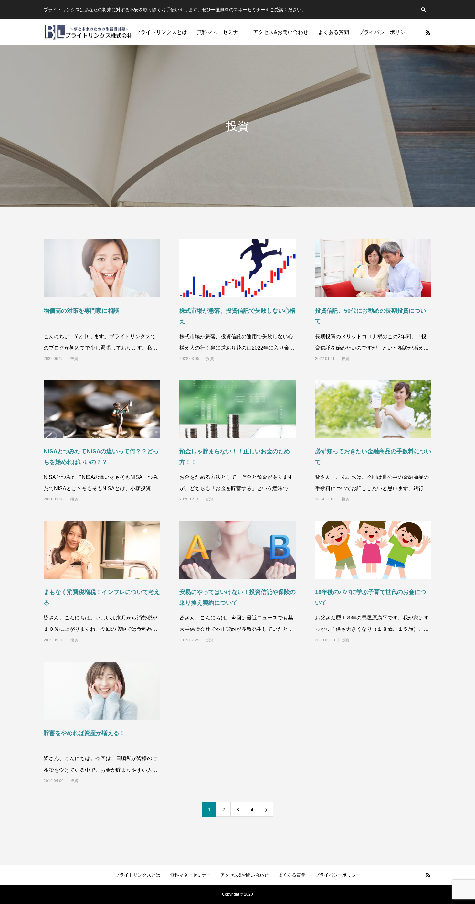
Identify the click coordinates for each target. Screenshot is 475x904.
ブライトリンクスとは (161, 32)
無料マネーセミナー (220, 32)
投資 (74, 359)
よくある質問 (333, 32)
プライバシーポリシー (384, 32)
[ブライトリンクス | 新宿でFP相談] (88, 32)
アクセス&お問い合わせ (280, 32)
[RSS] (428, 32)
